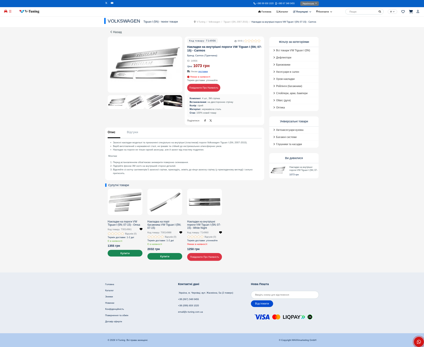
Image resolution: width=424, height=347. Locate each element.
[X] (210, 121)
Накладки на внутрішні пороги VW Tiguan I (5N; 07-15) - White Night (204, 224)
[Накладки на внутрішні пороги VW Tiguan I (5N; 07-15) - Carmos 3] (154, 102)
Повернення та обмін (116, 315)
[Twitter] (106, 3)
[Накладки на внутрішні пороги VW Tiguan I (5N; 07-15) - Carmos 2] (135, 102)
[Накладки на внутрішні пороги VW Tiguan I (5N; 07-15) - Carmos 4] (173, 102)
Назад (117, 32)
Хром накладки (285, 79)
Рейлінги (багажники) (289, 86)
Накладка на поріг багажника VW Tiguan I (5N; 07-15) (164, 224)
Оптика (280, 107)
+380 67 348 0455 (286, 3)
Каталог (283, 11)
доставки (203, 71)
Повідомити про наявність (203, 87)
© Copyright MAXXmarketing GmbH (297, 340)
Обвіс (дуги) (283, 100)
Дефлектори (283, 57)
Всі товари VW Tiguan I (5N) (293, 50)
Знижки (109, 296)
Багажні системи (286, 137)
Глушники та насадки (289, 144)
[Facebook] (205, 121)
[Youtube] (112, 3)
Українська (308, 3)
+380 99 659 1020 (265, 3)
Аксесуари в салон (287, 71)
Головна (266, 11)
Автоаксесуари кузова (289, 130)
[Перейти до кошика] (410, 12)
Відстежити (262, 303)
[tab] (114, 134)
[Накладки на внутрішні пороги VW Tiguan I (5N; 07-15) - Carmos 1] (145, 65)
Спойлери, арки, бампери (292, 93)
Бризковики (283, 64)
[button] (379, 11)
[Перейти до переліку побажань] (403, 12)
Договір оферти (113, 321)
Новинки (109, 303)
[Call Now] (419, 342)
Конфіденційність (114, 309)
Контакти (323, 11)
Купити (125, 253)
